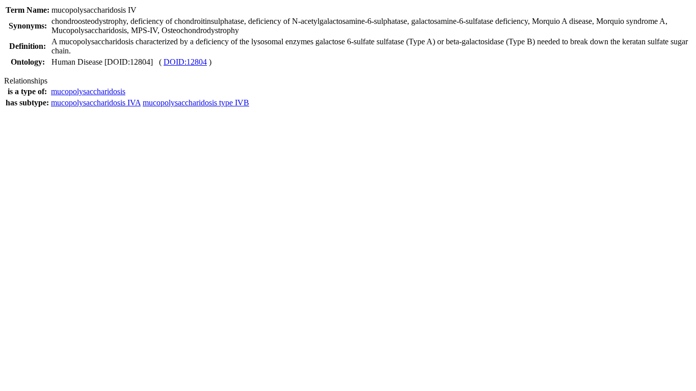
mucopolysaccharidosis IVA (96, 102)
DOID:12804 (185, 62)
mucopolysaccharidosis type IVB (196, 102)
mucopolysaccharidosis (88, 91)
